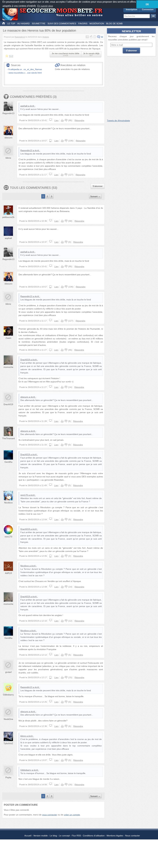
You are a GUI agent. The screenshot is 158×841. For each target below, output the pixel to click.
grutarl (8, 672)
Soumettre (38, 23)
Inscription (131, 9)
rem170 (24, 495)
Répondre (79, 120)
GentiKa (8, 462)
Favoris (82, 23)
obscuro (8, 137)
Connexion (148, 9)
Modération (96, 23)
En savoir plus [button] (45, 6)
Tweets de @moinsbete (118, 120)
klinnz (8, 158)
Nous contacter (132, 835)
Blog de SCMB (114, 23)
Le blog (53, 835)
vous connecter (49, 814)
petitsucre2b (8, 217)
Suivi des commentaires (62, 23)
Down (66, 120)
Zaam (8, 338)
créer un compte (72, 814)
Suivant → (95, 196)
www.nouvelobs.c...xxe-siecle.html (25, 72)
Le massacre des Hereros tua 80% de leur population (39, 30)
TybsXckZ (8, 743)
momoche (8, 367)
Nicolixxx (8, 502)
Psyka (8, 777)
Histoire (45, 37)
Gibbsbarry (8, 694)
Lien (56, 120)
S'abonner (98, 186)
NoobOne (8, 719)
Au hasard (23, 23)
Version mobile (40, 835)
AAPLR (8, 573)
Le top (11, 23)
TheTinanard (8, 438)
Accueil (27, 835)
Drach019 (25, 359)
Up (62, 120)
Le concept (64, 835)
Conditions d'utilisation (94, 835)
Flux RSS (76, 835)
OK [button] (147, 4)
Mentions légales (115, 835)
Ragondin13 (20, 37)
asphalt (23, 106)
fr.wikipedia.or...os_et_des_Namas (25, 69)
